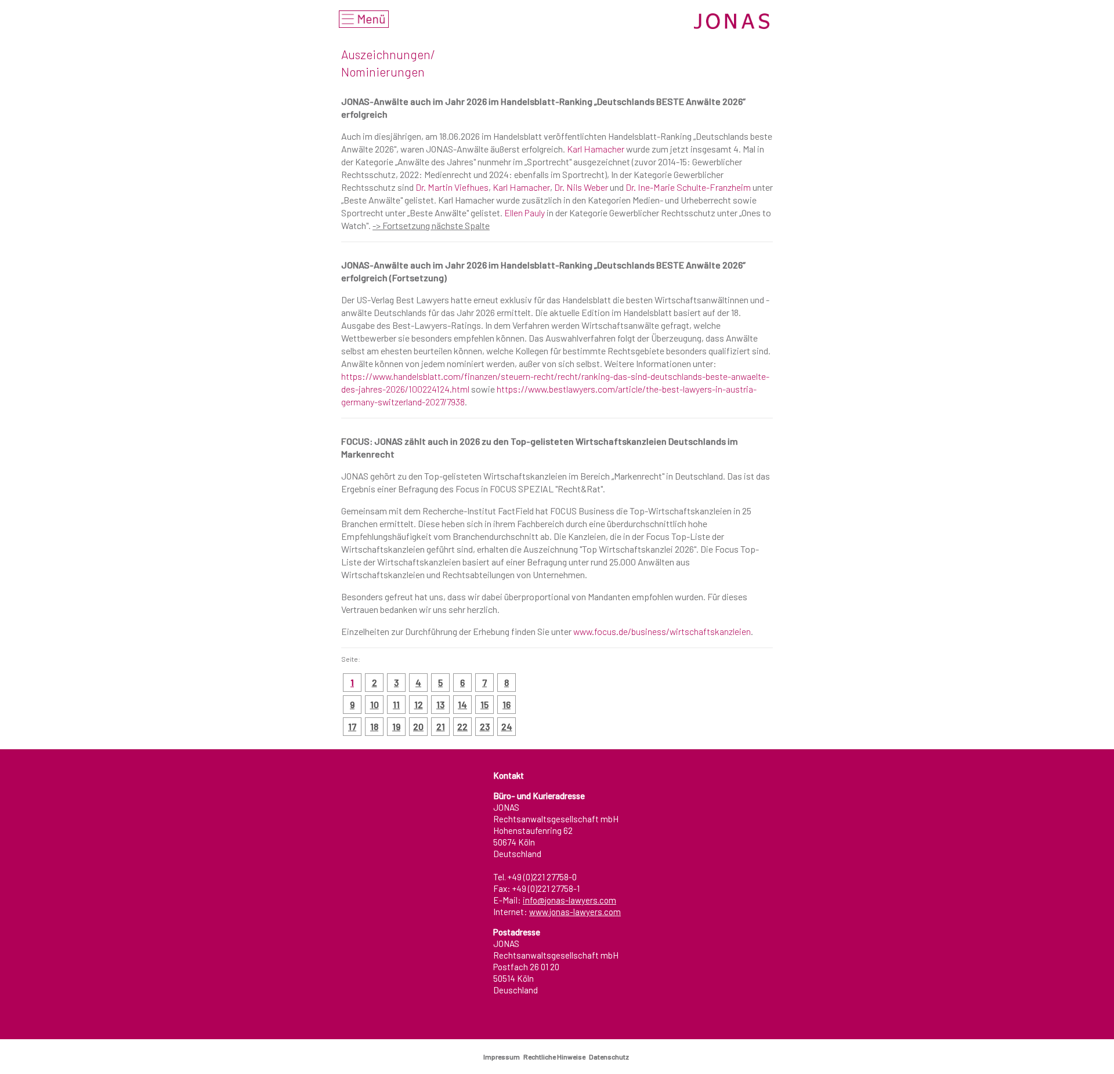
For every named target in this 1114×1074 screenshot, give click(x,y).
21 (440, 726)
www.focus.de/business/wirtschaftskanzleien (662, 631)
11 (396, 704)
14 (462, 704)
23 (485, 726)
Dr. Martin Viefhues (452, 187)
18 (374, 726)
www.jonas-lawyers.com (575, 911)
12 (418, 704)
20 (418, 726)
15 (484, 704)
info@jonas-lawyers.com (569, 900)
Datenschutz (610, 1057)
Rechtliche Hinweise (555, 1057)
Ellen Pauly (524, 212)
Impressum (502, 1057)
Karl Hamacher (595, 148)
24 (506, 726)
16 (506, 704)
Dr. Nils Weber (581, 187)
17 (352, 726)
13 (440, 704)
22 (462, 726)
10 (374, 704)
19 (396, 726)
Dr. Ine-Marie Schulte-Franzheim (688, 187)
